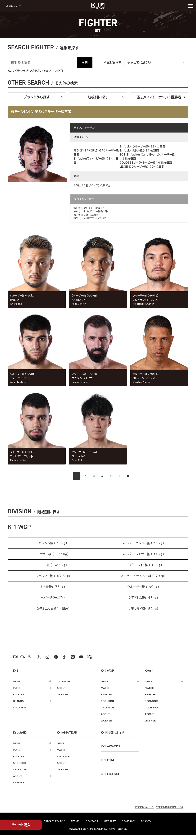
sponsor (19, 707)
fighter (18, 694)
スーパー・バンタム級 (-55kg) (143, 543)
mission (147, 821)
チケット (21, 825)
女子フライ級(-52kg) (143, 608)
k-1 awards (110, 746)
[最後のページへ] (128, 476)
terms (75, 821)
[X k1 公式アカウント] (39, 656)
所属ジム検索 (113, 62)
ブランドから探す (37, 97)
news (16, 681)
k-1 (112, 732)
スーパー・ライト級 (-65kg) (143, 565)
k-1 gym (107, 760)
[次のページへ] (119, 476)
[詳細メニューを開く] (190, 6)
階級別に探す (98, 97)
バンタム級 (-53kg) (53, 543)
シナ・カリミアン (89, 211)
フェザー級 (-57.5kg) (53, 554)
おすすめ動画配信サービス (169, 807)
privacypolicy (54, 821)
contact (92, 821)
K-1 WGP (19, 527)
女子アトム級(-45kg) (143, 597)
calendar (64, 681)
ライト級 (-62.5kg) (53, 565)
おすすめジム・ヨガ (144, 807)
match (17, 688)
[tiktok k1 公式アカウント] (64, 656)
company (128, 821)
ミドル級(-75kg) (53, 586)
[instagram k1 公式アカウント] (47, 656)
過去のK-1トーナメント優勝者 (159, 97)
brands (18, 701)
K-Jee (84, 215)
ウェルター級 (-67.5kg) (53, 575)
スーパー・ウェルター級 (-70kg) (143, 575)
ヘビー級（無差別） (53, 597)
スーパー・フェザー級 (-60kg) (143, 554)
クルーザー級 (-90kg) (143, 586)
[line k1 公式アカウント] (72, 656)
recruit (110, 821)
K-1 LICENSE (110, 774)
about (61, 688)
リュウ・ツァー (88, 208)
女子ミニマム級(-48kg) (53, 608)
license (62, 694)
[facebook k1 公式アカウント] (55, 656)
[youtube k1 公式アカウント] (81, 656)
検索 (85, 62)
